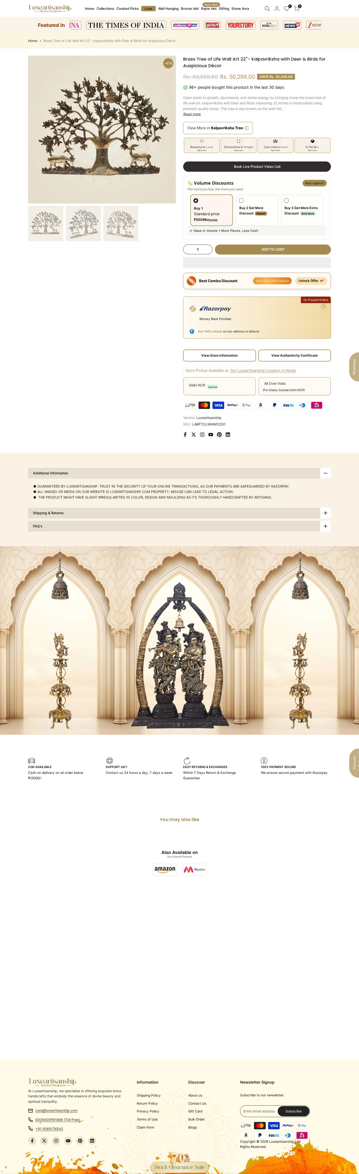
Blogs (192, 1127)
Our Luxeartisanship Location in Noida (263, 370)
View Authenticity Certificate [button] (294, 355)
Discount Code (355, 763)
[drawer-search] (267, 8)
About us (195, 1095)
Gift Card (195, 1111)
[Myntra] (194, 870)
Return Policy (147, 1103)
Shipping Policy (149, 1095)
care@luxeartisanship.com (56, 1110)
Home (32, 41)
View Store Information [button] (219, 355)
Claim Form (145, 1127)
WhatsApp (354, 367)
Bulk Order (196, 1119)
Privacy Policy (148, 1111)
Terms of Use (147, 1119)
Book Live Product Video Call (257, 166)
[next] (166, 130)
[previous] (38, 130)
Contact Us (197, 1103)
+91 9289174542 (49, 1129)
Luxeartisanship (209, 418)
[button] (257, 262)
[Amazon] (165, 870)
